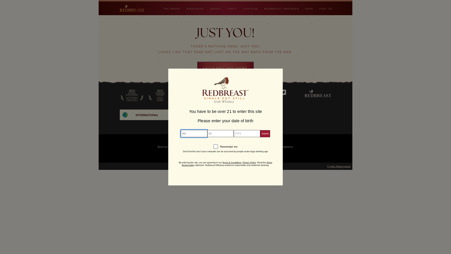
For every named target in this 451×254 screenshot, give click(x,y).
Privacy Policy (249, 162)
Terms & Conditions (231, 162)
